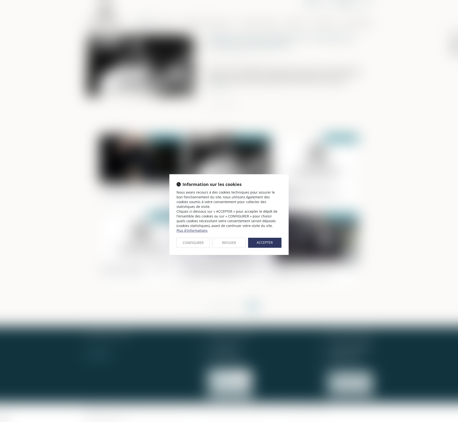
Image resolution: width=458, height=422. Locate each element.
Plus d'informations (192, 230)
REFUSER (229, 242)
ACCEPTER (265, 242)
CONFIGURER (193, 242)
